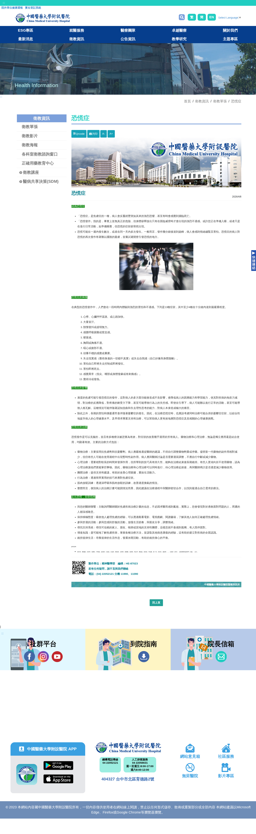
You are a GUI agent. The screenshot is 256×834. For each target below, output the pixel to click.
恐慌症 (236, 101)
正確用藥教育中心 (38, 163)
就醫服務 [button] (76, 30)
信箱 (221, 656)
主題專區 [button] (230, 39)
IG (43, 656)
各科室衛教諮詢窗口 (40, 154)
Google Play (58, 768)
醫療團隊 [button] (128, 30)
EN (211, 17)
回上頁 (156, 602)
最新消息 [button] (25, 39)
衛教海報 (30, 145)
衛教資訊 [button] (76, 39)
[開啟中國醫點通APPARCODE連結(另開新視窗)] (26, 774)
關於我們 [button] (230, 30)
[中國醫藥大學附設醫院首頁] (42, 18)
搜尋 (182, 17)
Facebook (29, 656)
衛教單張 (220, 101)
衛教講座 (31, 172)
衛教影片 (30, 136)
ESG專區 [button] (25, 30)
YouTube (57, 656)
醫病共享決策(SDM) (41, 181)
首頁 (187, 101)
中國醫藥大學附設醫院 (128, 747)
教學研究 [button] (179, 39)
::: (4, 2)
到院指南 (143, 656)
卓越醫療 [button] (179, 30)
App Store (58, 781)
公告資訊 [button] (128, 39)
